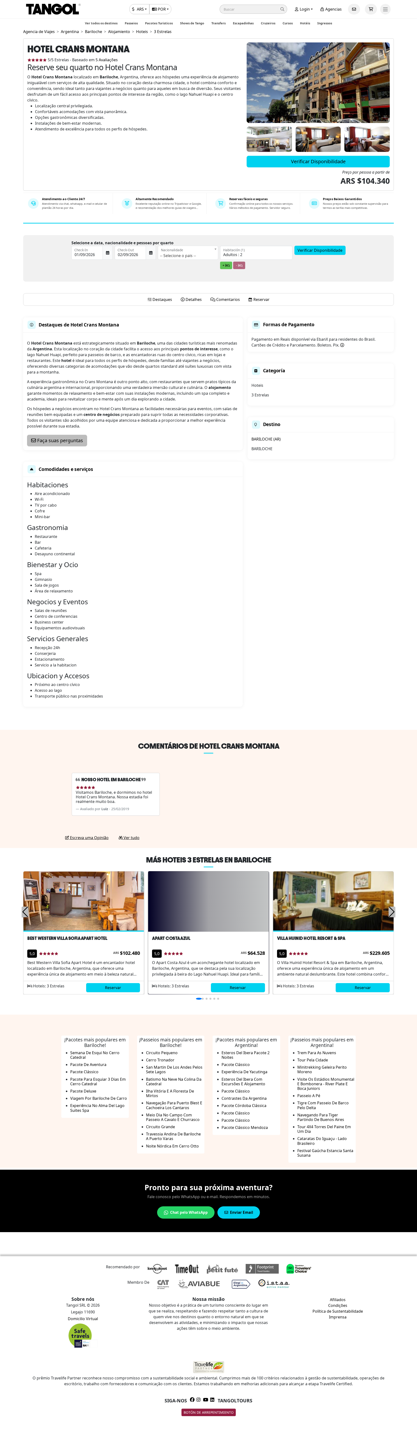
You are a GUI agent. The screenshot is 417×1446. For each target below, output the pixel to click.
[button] (253, 9)
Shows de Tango (192, 23)
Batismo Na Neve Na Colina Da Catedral (174, 1081)
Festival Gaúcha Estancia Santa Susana (325, 1153)
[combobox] (188, 253)
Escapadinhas (243, 23)
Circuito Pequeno (162, 1052)
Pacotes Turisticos (159, 23)
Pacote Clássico (84, 1071)
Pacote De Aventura (88, 1064)
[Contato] (354, 9)
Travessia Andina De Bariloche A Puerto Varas (173, 1136)
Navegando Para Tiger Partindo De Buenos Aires (320, 1117)
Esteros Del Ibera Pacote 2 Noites (246, 1055)
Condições (337, 1305)
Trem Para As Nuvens (316, 1052)
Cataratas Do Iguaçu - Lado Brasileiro (322, 1141)
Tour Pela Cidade (312, 1060)
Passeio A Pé (308, 1095)
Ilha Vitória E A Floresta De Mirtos (170, 1093)
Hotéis (305, 23)
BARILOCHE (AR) (266, 439)
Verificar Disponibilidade (318, 161)
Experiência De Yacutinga (244, 1071)
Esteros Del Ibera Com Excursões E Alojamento (243, 1081)
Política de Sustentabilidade (338, 1311)
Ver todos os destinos (101, 23)
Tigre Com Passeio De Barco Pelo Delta (323, 1105)
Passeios (131, 23)
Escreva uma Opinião (89, 837)
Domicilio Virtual (83, 1318)
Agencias (333, 9)
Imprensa (338, 1317)
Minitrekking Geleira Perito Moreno (322, 1069)
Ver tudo (131, 837)
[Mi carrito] (371, 9)
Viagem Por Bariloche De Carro (98, 1098)
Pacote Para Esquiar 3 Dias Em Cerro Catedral (98, 1081)
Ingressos (324, 23)
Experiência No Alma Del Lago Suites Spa (97, 1108)
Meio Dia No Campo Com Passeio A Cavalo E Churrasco (173, 1117)
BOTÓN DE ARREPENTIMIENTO (209, 1412)
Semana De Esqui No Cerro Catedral (94, 1055)
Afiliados (338, 1299)
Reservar (113, 987)
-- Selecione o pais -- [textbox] (178, 255)
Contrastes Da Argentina (244, 1098)
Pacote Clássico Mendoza (245, 1127)
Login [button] (304, 9)
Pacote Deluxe (83, 1091)
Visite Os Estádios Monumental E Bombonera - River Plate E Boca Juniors (325, 1084)
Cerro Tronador (160, 1060)
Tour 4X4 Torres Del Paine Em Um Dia (324, 1129)
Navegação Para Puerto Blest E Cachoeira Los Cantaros (174, 1105)
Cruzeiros (268, 23)
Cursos (288, 23)
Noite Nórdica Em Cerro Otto (172, 1146)
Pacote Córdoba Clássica (244, 1105)
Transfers (218, 23)
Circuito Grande (160, 1126)
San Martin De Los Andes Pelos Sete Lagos (174, 1069)
